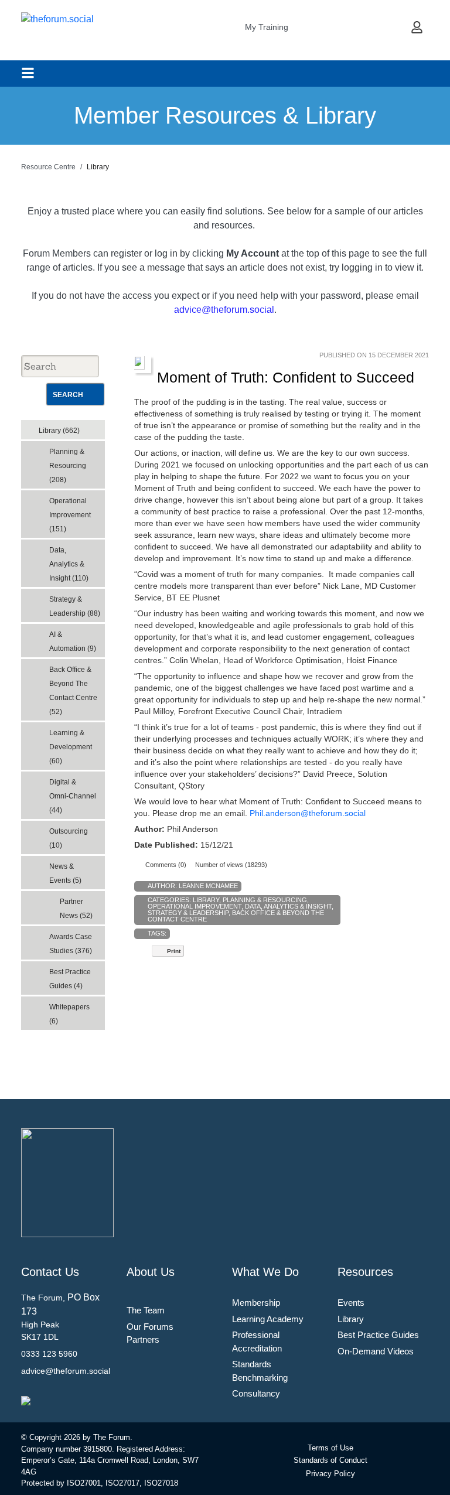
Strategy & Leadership (188, 912)
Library (206, 899)
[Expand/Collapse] (87, 427)
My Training (266, 27)
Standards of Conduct (330, 1460)
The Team (146, 1310)
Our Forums (150, 1327)
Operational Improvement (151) (70, 515)
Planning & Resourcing (265, 899)
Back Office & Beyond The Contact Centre (236, 916)
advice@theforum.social (224, 310)
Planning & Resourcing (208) (67, 466)
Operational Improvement (194, 906)
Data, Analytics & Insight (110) (68, 564)
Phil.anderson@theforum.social (308, 813)
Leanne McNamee (208, 885)
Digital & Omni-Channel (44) (72, 796)
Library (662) (59, 430)
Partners (143, 1339)
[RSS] (98, 427)
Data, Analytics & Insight (288, 906)
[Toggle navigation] (28, 73)
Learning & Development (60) (70, 747)
